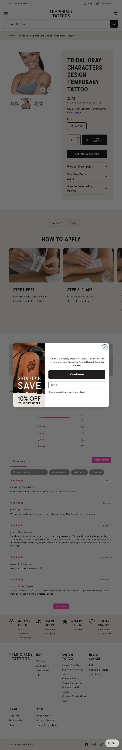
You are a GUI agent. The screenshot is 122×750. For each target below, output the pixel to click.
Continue (77, 374)
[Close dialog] (104, 347)
